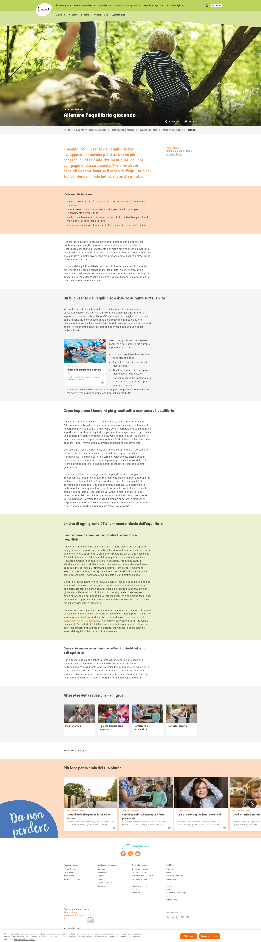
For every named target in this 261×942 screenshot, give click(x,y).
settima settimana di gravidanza (121, 245)
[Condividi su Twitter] (130, 853)
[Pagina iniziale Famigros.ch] (44, 9)
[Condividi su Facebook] (123, 853)
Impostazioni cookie (73, 928)
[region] (130, 936)
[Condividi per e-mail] (138, 853)
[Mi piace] (103, 383)
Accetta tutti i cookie (209, 936)
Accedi (218, 5)
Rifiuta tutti (188, 936)
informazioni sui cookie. (24, 939)
